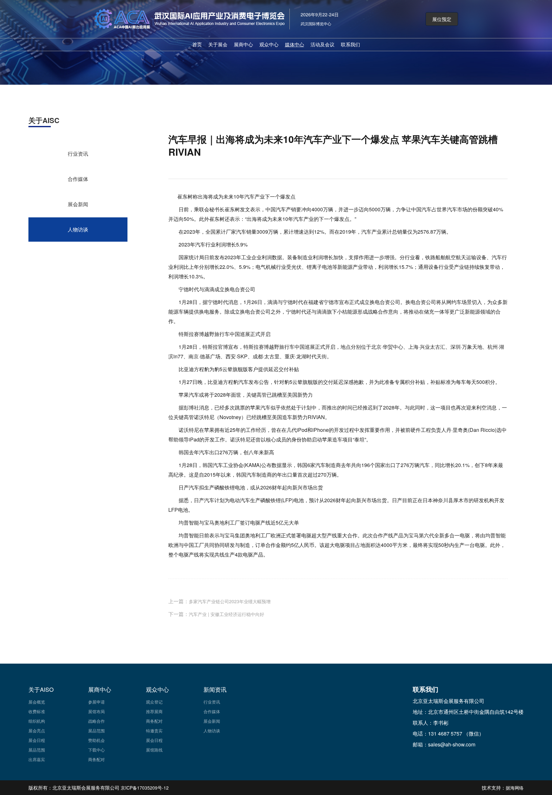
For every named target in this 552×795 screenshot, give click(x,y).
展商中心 (243, 44)
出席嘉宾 (36, 759)
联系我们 (350, 44)
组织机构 (36, 721)
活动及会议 (322, 44)
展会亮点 (36, 731)
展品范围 (36, 750)
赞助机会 (96, 740)
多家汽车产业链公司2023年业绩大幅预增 (230, 601)
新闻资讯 (214, 689)
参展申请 (96, 702)
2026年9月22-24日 (320, 14)
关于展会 (217, 44)
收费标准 (36, 711)
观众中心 (269, 44)
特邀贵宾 (154, 731)
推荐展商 (154, 711)
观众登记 (154, 702)
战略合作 (96, 721)
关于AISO (41, 689)
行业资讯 (78, 153)
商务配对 (96, 759)
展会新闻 (78, 204)
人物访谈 (78, 229)
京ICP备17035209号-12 (145, 787)
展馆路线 (154, 750)
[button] (441, 19)
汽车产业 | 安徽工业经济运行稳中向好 (226, 614)
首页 (197, 44)
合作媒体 (78, 179)
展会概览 (36, 702)
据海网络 (515, 787)
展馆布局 (96, 711)
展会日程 (36, 740)
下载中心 (96, 750)
